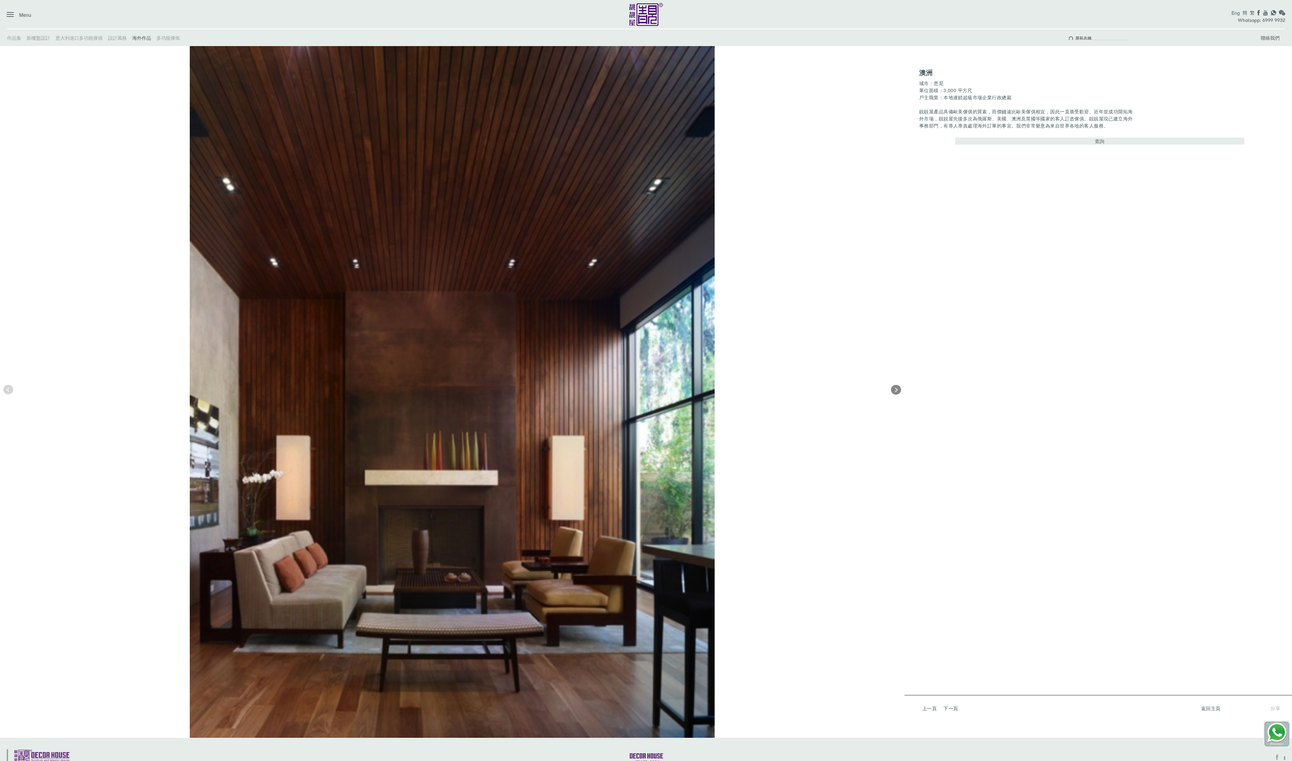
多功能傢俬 (168, 37)
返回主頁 (1211, 708)
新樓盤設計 (38, 37)
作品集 (14, 37)
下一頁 (950, 708)
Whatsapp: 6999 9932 (1261, 20)
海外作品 (141, 37)
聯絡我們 (1270, 37)
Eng (1235, 12)
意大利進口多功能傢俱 (79, 37)
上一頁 (929, 708)
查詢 (1099, 141)
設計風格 (117, 37)
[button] (896, 390)
